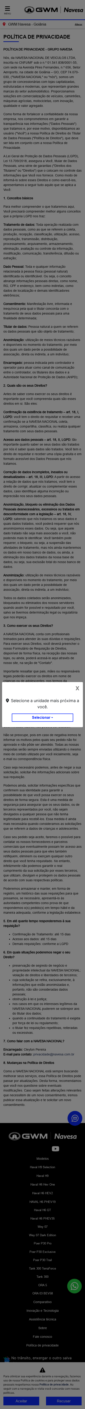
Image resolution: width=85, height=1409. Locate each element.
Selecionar (41, 717)
